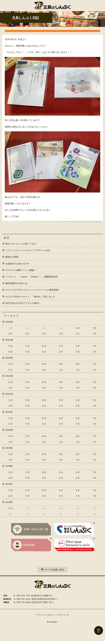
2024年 (9, 357)
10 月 (44, 346)
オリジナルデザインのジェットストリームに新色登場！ (32, 289)
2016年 (9, 502)
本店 (6, 237)
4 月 (44, 333)
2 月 (77, 333)
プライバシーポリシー (45, 615)
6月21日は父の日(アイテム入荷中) (22, 303)
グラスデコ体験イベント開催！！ (21, 270)
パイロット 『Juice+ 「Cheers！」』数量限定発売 (31, 276)
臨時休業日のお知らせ (16, 283)
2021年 (9, 412)
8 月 (78, 328)
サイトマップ (63, 615)
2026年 (9, 321)
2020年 (9, 430)
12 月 (10, 346)
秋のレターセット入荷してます (20, 243)
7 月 (94, 328)
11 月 (27, 346)
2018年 (9, 466)
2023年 (9, 375)
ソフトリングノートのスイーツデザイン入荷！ (28, 250)
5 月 (27, 333)
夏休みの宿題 (12, 256)
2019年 (9, 448)
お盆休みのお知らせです (17, 263)
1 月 (94, 333)
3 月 (61, 333)
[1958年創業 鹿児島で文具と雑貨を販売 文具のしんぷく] (53, 5)
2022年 (9, 394)
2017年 (9, 484)
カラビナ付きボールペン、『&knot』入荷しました (30, 296)
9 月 (61, 346)
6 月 (10, 333)
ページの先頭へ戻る (54, 569)
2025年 (9, 339)
